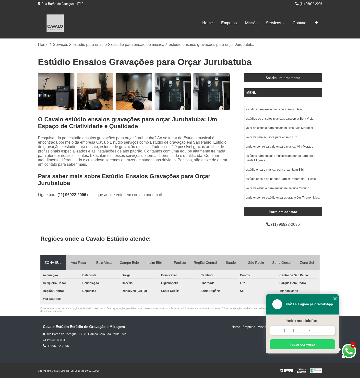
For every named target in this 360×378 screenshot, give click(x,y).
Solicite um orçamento (283, 78)
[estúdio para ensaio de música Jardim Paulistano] (95, 91)
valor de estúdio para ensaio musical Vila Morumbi (279, 128)
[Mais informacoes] (316, 23)
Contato (299, 23)
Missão (251, 23)
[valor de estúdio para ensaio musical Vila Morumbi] (56, 91)
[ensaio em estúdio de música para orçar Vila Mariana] (173, 91)
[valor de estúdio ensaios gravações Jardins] (134, 91)
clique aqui (102, 195)
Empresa (229, 23)
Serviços (273, 23)
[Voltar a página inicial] (55, 23)
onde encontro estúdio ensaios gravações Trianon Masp (283, 197)
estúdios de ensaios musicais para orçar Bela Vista (279, 118)
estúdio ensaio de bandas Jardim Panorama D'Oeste (281, 179)
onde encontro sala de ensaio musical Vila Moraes (279, 146)
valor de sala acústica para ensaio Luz (271, 137)
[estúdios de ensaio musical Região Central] (211, 91)
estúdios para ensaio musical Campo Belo (274, 109)
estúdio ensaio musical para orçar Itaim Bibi (275, 169)
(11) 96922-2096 (310, 4)
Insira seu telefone (303, 321)
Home (207, 23)
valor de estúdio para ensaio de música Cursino (277, 188)
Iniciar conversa (302, 344)
